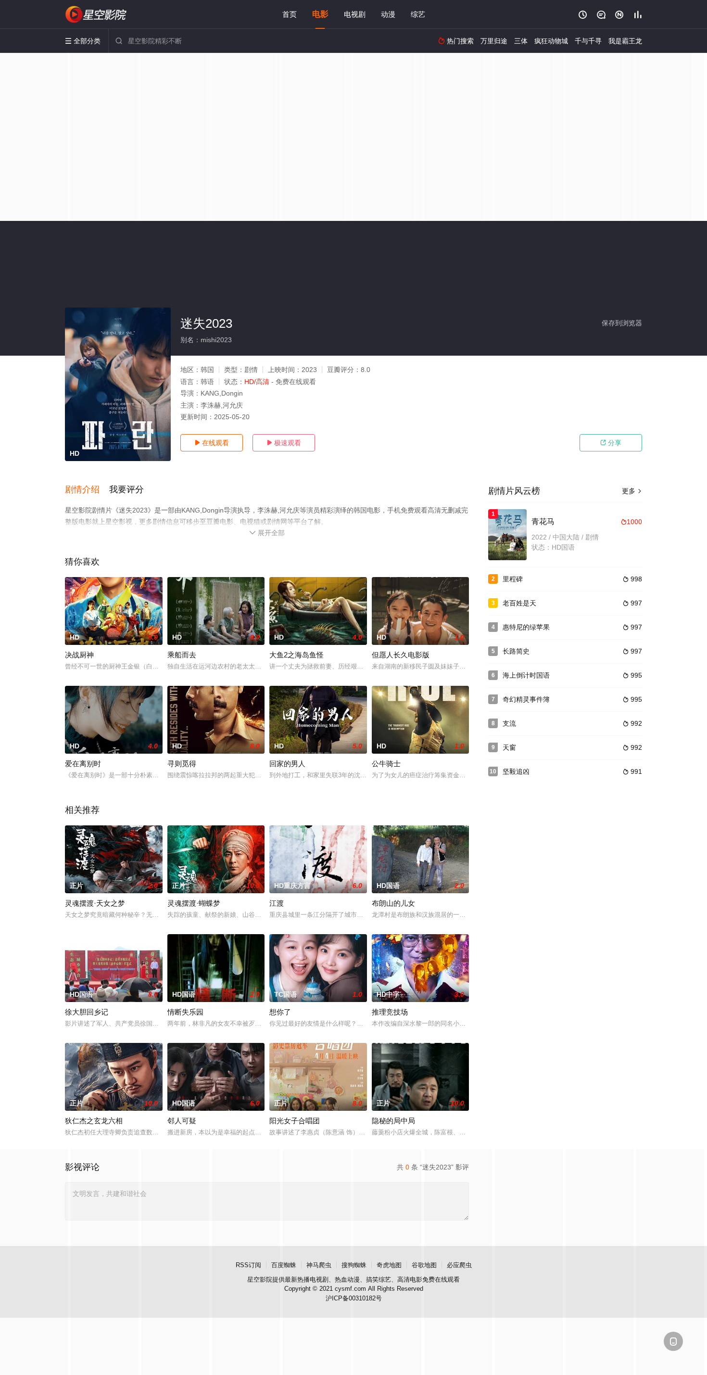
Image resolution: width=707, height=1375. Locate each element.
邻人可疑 (181, 1121)
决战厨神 (79, 655)
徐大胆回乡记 (86, 1012)
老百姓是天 (519, 603)
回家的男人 (287, 763)
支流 (509, 723)
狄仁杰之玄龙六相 (94, 1121)
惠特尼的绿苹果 (526, 627)
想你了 (280, 1012)
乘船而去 (181, 655)
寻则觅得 (181, 763)
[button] (87, 490)
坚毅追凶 (516, 771)
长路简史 (516, 651)
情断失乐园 (185, 1012)
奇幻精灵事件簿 (526, 699)
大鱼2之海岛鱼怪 (296, 655)
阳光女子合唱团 (294, 1121)
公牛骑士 (386, 763)
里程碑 (513, 579)
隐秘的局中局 (393, 1121)
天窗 (509, 747)
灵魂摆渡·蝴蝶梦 (193, 903)
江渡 (276, 903)
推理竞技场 (390, 1012)
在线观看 (211, 443)
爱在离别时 (83, 763)
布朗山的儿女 (393, 903)
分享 (610, 443)
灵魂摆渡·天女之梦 (95, 903)
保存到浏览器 (622, 323)
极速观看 (283, 443)
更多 (632, 491)
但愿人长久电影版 (400, 655)
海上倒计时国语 (526, 675)
